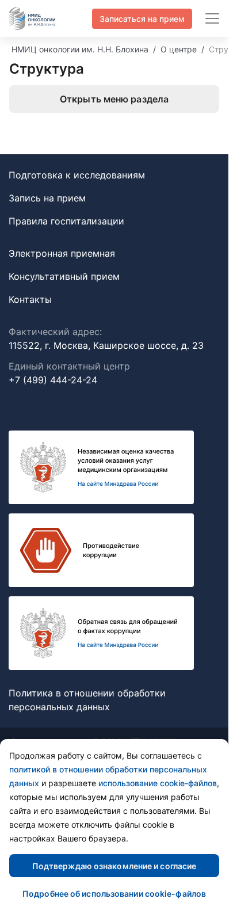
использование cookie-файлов (157, 783)
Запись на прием (47, 198)
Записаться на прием (142, 19)
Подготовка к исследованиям (77, 175)
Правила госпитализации (66, 221)
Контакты (30, 299)
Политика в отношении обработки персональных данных (87, 700)
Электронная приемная (62, 253)
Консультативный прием (64, 276)
